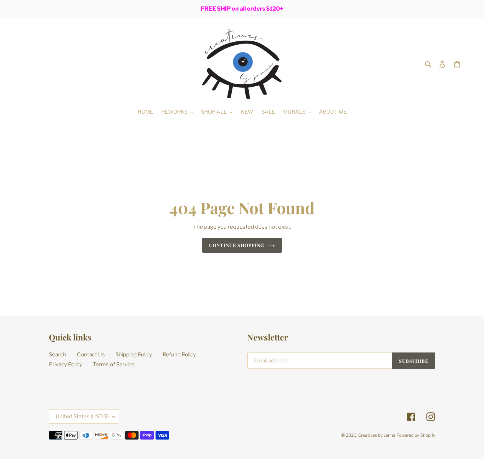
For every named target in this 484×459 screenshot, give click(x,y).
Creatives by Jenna (376, 435)
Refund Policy (179, 354)
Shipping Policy (134, 354)
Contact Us (91, 354)
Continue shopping (237, 245)
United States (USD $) (82, 416)
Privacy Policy (65, 364)
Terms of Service (114, 364)
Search (57, 354)
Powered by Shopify (415, 435)
